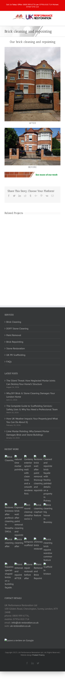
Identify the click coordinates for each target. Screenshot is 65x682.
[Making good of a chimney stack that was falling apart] (38, 544)
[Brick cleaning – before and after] (9, 542)
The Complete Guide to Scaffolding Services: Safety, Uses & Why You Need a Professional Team (32, 407)
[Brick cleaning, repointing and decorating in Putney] (47, 479)
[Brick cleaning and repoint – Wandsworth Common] (47, 549)
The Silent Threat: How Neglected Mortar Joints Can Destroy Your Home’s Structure (30, 382)
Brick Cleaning (13, 321)
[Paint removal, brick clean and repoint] (18, 520)
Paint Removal (13, 335)
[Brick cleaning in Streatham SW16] (9, 518)
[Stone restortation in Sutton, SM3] (28, 571)
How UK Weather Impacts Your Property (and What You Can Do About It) (32, 420)
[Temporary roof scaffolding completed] (28, 542)
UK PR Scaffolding (15, 354)
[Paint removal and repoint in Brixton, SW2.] (38, 571)
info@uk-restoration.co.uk (25, 622)
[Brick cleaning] (9, 458)
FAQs (9, 361)
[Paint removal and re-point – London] (18, 571)
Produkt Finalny (38, 655)
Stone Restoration (15, 348)
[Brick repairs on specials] (9, 576)
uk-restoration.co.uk (20, 625)
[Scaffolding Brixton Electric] (47, 569)
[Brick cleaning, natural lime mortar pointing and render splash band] (28, 475)
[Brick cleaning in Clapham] (38, 510)
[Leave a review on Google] (19, 640)
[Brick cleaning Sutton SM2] (18, 542)
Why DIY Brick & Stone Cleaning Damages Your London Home (30, 395)
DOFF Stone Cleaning (17, 328)
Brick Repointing (14, 341)
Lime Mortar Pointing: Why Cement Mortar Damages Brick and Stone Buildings (27, 433)
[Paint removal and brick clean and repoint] (38, 473)
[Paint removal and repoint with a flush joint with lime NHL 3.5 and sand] (18, 463)
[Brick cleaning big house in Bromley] (47, 513)
